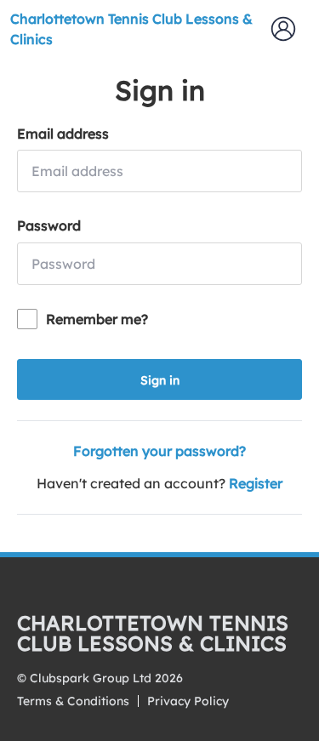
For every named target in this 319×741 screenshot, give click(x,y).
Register (255, 483)
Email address (63, 133)
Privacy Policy (188, 701)
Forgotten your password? (159, 450)
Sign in (159, 380)
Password (49, 225)
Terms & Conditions (73, 701)
